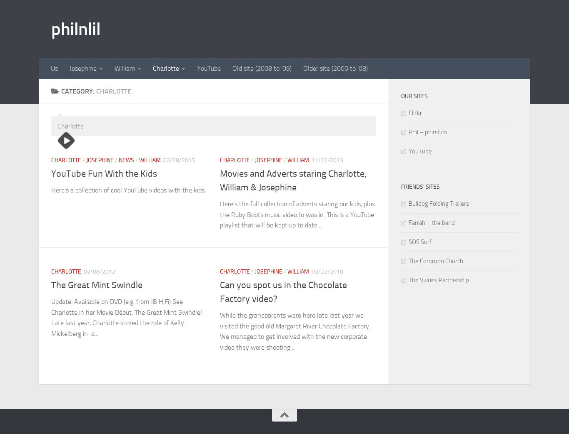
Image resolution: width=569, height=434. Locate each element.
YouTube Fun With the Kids (104, 173)
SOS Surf (420, 242)
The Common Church (436, 261)
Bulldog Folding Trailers (439, 203)
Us (54, 68)
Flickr (415, 113)
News (126, 160)
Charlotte (166, 68)
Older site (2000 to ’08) (335, 68)
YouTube (209, 68)
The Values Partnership (439, 280)
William (125, 68)
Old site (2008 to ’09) (262, 68)
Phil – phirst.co (428, 132)
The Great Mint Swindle (96, 285)
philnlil (75, 29)
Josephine (83, 68)
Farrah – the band (432, 223)
